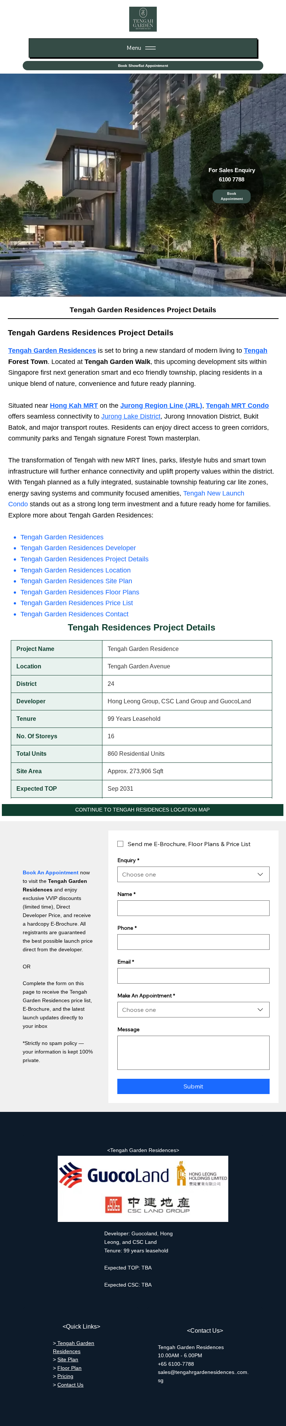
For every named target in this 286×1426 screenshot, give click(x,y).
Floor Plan (69, 1368)
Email (125, 962)
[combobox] (193, 874)
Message (128, 1029)
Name (126, 894)
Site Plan (67, 1359)
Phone (127, 928)
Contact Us (70, 1385)
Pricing (65, 1376)
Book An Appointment (51, 872)
